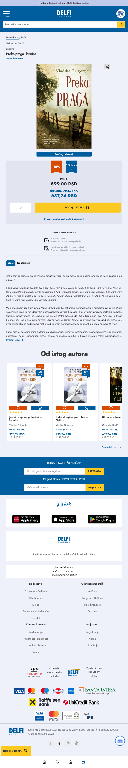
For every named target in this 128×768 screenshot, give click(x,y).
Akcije (35, 605)
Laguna (10, 49)
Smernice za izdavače (36, 611)
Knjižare (92, 591)
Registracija (92, 632)
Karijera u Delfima (92, 598)
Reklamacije (36, 632)
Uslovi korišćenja (36, 645)
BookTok (36, 618)
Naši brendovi (92, 605)
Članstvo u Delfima (36, 591)
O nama (92, 611)
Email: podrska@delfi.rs (64, 574)
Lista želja (92, 645)
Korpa (92, 639)
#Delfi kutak (36, 598)
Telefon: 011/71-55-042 (64, 571)
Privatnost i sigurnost (36, 639)
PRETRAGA (94, 471)
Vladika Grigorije (18, 425)
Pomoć (36, 652)
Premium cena (60, 191)
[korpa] (40, 408)
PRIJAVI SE (94, 487)
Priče (23, 37)
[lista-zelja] (18, 408)
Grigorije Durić (15, 43)
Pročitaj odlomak (64, 154)
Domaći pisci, (13, 37)
